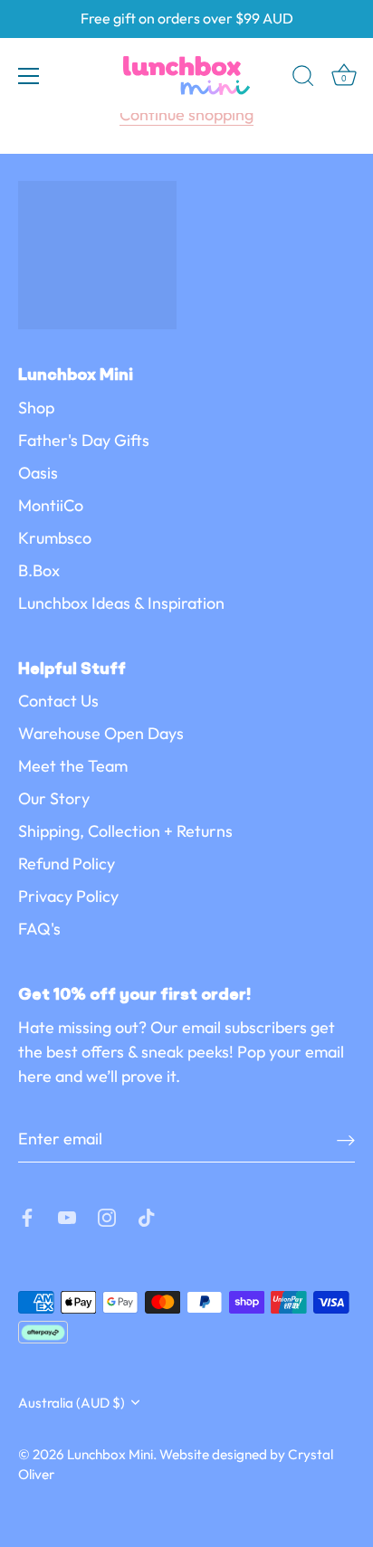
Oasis (38, 472)
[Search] (303, 79)
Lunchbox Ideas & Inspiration (121, 603)
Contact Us (58, 700)
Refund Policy (66, 863)
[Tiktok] (147, 1215)
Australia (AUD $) (71, 1402)
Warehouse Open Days (101, 733)
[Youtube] (67, 1215)
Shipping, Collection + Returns (125, 831)
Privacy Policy (68, 896)
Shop (36, 407)
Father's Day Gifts (83, 440)
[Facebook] (27, 1215)
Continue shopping (186, 114)
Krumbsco (54, 537)
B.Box (39, 570)
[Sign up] (346, 1139)
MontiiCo (50, 505)
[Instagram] (107, 1215)
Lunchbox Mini (110, 1454)
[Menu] (29, 76)
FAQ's (39, 928)
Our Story (54, 798)
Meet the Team (73, 765)
